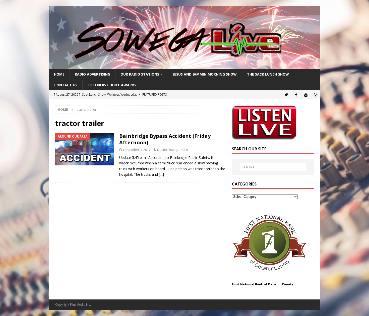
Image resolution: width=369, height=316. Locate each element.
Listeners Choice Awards (112, 85)
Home (59, 74)
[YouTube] (305, 94)
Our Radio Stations (139, 74)
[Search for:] (273, 167)
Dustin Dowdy (167, 149)
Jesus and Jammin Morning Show (205, 74)
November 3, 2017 (136, 149)
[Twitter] (286, 94)
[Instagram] (315, 94)
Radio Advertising (92, 74)
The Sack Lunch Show (268, 74)
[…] (161, 174)
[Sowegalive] (184, 66)
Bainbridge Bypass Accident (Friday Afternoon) (165, 139)
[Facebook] (296, 94)
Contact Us (65, 85)
